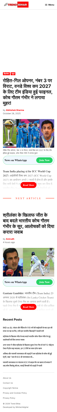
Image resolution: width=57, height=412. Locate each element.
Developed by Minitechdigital (15, 407)
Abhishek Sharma (15, 110)
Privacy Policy (9, 398)
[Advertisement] (28, 43)
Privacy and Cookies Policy (15, 393)
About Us (7, 378)
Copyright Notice (10, 388)
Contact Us (8, 383)
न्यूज (13, 74)
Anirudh (10, 239)
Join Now (44, 160)
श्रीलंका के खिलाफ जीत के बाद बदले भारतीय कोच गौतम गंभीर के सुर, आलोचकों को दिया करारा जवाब (28, 223)
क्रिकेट (6, 74)
